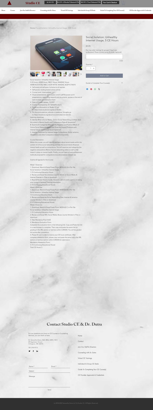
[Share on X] (99, 89)
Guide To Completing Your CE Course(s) (92, 369)
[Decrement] (87, 68)
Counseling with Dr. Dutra (87, 353)
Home (32, 28)
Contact (80, 341)
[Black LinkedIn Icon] (37, 351)
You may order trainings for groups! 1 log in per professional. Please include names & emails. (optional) (103, 51)
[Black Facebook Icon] (33, 351)
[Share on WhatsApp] (95, 89)
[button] (123, 3)
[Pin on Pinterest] (91, 89)
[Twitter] (29, 351)
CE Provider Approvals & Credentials (91, 375)
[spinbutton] (91, 68)
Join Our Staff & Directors (87, 347)
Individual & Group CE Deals (88, 364)
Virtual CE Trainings (85, 358)
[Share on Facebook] (87, 89)
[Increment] (94, 68)
